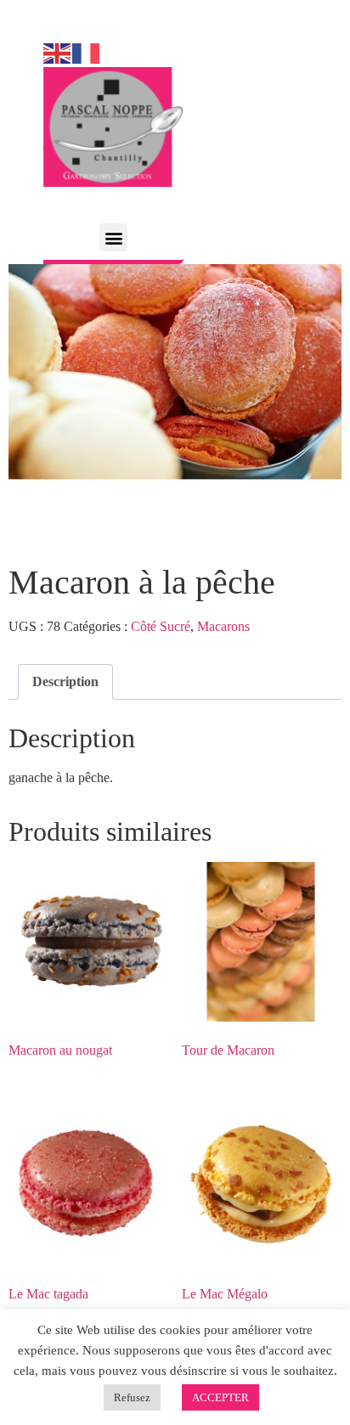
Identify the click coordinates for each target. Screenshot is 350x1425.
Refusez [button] (132, 1397)
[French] (86, 52)
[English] (57, 52)
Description (65, 681)
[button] (113, 237)
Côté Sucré (160, 626)
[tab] (65, 682)
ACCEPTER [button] (220, 1397)
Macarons (223, 626)
